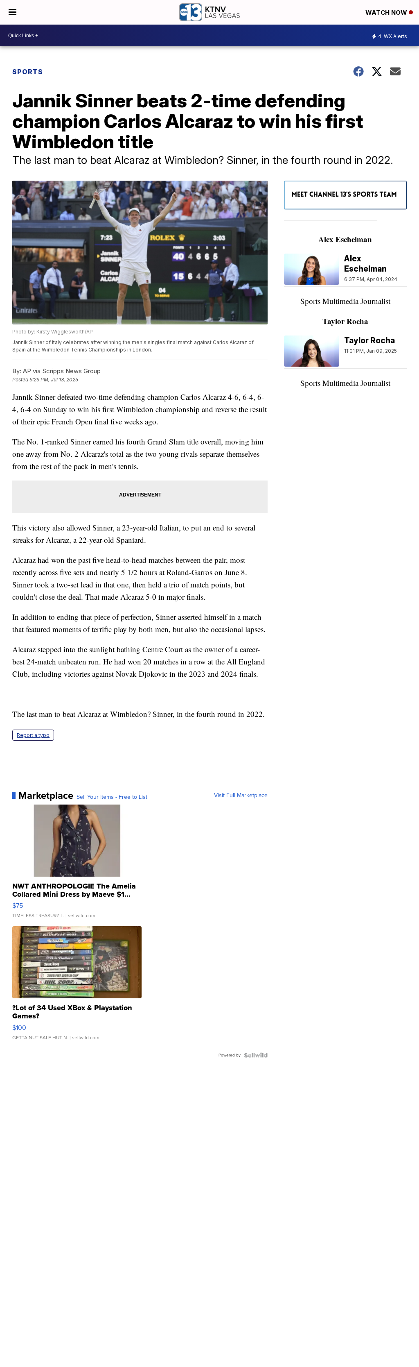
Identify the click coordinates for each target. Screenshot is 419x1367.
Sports (27, 72)
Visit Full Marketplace (241, 795)
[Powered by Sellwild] (256, 1055)
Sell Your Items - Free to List (112, 797)
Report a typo (33, 735)
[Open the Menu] (12, 12)
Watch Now (387, 12)
